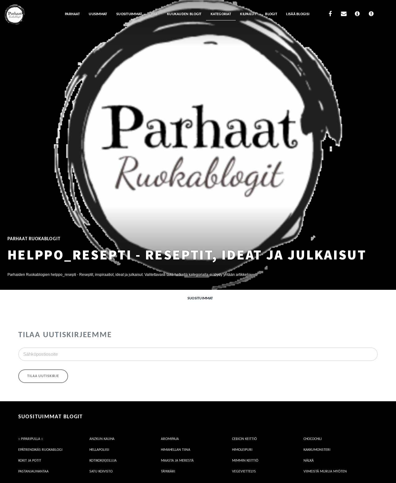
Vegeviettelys (244, 471)
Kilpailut (248, 14)
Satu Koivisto (101, 471)
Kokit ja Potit (29, 461)
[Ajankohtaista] (371, 14)
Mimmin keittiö (245, 461)
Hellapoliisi (99, 450)
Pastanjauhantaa (33, 471)
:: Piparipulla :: (30, 439)
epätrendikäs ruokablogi (40, 450)
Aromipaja (170, 439)
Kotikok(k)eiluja (103, 461)
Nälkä (308, 461)
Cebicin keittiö (244, 439)
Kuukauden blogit (184, 14)
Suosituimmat (129, 14)
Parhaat (72, 14)
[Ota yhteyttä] (343, 14)
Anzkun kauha (101, 439)
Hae (154, 14)
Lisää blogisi (297, 14)
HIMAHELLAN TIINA (175, 450)
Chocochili (312, 439)
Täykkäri (168, 471)
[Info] (357, 14)
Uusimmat (98, 14)
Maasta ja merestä (177, 461)
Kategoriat (221, 14)
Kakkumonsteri (316, 450)
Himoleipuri (242, 450)
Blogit (271, 14)
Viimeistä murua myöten (325, 471)
